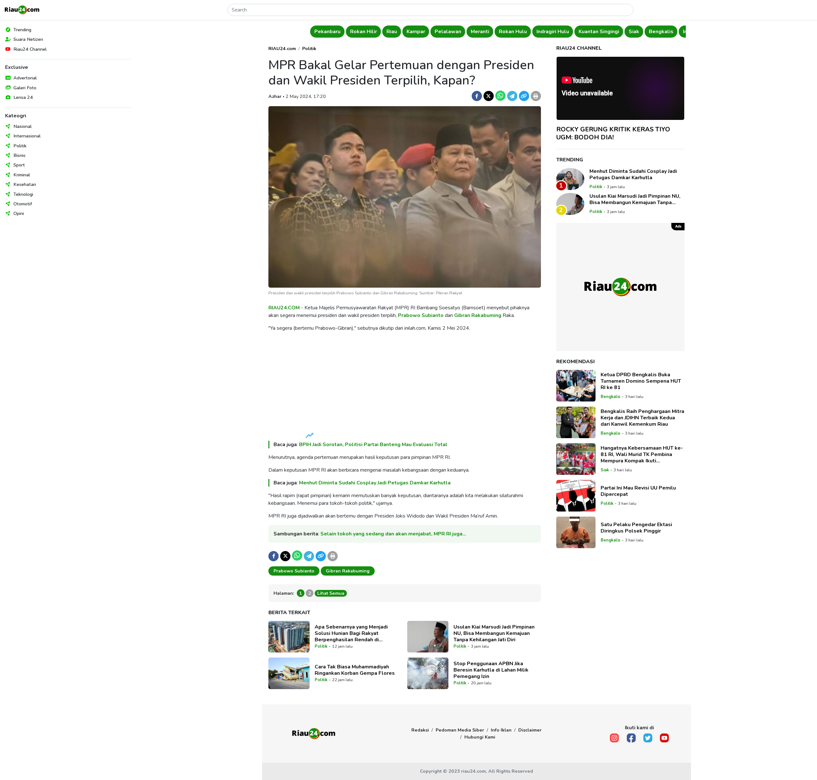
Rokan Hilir (361, 31)
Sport (19, 165)
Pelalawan (445, 31)
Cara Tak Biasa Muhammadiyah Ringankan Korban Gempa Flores (355, 670)
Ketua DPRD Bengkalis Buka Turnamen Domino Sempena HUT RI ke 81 (641, 381)
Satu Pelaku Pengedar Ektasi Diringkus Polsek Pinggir (636, 527)
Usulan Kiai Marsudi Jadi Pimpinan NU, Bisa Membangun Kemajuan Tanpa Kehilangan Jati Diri (494, 633)
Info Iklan (501, 730)
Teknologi (23, 194)
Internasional (27, 136)
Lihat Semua (330, 593)
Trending (22, 29)
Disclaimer (530, 730)
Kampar (413, 31)
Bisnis (19, 155)
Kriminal (21, 175)
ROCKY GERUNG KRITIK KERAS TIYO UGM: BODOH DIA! (613, 133)
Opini (18, 213)
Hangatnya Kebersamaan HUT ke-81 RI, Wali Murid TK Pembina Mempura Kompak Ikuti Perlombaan (642, 454)
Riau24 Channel (30, 49)
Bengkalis (659, 31)
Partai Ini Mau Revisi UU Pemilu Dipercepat (638, 491)
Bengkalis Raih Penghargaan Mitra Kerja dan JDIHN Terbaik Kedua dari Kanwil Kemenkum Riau (642, 417)
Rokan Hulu (511, 31)
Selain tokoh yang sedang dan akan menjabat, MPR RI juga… (393, 533)
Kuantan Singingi (596, 31)
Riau (389, 31)
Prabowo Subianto (421, 315)
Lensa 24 (23, 97)
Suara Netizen (28, 39)
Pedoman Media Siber (460, 730)
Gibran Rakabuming (477, 315)
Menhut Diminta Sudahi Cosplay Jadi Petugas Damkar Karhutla (375, 482)
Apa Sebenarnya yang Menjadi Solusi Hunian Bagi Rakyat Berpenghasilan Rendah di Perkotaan (351, 633)
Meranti (477, 31)
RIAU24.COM (284, 307)
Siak (631, 31)
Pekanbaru (325, 31)
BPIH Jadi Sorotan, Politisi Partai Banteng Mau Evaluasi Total (373, 444)
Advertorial (25, 78)
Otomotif (22, 204)
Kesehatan (24, 184)
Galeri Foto (24, 88)
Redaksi (420, 730)
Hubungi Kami (479, 737)
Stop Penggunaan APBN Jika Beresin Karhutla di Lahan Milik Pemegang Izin (490, 670)
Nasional (22, 126)
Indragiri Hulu (550, 31)
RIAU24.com (282, 48)
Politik (19, 146)
